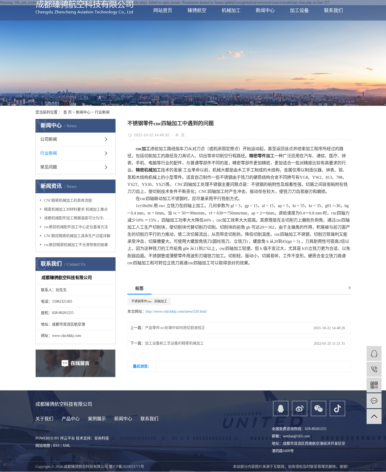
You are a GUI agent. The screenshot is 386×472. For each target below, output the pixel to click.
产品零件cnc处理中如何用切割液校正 (175, 328)
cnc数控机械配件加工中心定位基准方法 (75, 227)
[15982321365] (374, 369)
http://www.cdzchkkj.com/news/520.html (176, 311)
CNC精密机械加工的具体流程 (67, 200)
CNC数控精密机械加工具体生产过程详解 (76, 236)
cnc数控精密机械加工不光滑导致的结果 (75, 245)
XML (66, 446)
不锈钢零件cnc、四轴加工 (149, 301)
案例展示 (97, 418)
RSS (56, 446)
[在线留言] (374, 400)
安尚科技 (101, 438)
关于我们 (44, 418)
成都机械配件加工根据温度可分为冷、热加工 (77, 218)
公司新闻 (48, 139)
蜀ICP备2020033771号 (126, 467)
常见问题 (48, 167)
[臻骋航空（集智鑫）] (374, 353)
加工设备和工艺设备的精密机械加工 (174, 343)
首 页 (67, 112)
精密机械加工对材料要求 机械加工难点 (75, 209)
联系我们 (149, 418)
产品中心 (71, 418)
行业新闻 (102, 112)
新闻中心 (83, 112)
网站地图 (42, 446)
